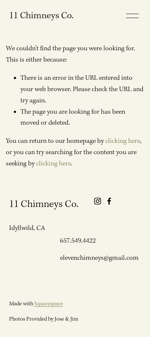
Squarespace (48, 304)
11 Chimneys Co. (41, 15)
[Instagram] (97, 201)
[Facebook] (109, 201)
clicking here (122, 141)
